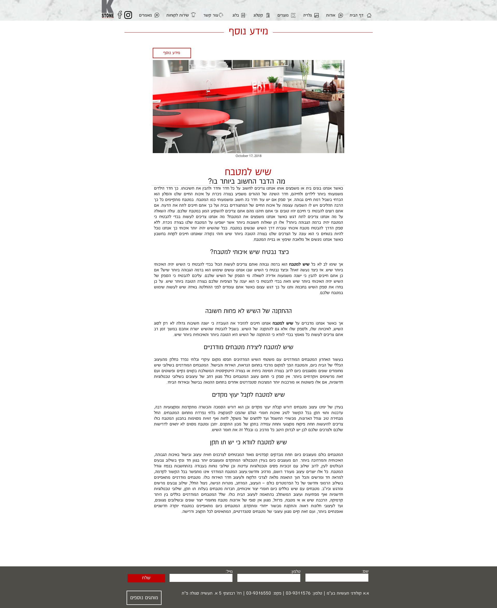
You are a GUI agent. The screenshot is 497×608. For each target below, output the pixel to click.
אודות (330, 15)
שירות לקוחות (177, 15)
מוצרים (283, 15)
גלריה (307, 15)
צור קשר (210, 15)
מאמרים (145, 15)
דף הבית (356, 15)
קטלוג (258, 15)
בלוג (235, 15)
